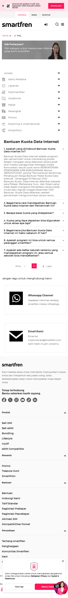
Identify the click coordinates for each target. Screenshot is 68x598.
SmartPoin (8, 476)
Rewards (7, 455)
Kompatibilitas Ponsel (16, 524)
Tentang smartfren (13, 541)
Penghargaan (10, 546)
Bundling (8, 433)
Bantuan (6, 482)
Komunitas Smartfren (15, 551)
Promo (6, 465)
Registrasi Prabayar (14, 508)
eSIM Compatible (13, 448)
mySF (5, 443)
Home (5, 35)
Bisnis (34, 15)
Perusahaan (8, 530)
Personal (22, 15)
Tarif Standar (10, 503)
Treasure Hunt (10, 470)
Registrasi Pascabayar (15, 513)
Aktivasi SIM (9, 518)
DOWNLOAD (56, 6)
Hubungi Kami (11, 498)
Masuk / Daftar (47, 24)
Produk (6, 412)
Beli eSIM (7, 428)
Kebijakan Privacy (39, 576)
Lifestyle (7, 438)
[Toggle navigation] (62, 24)
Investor (46, 15)
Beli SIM (7, 423)
